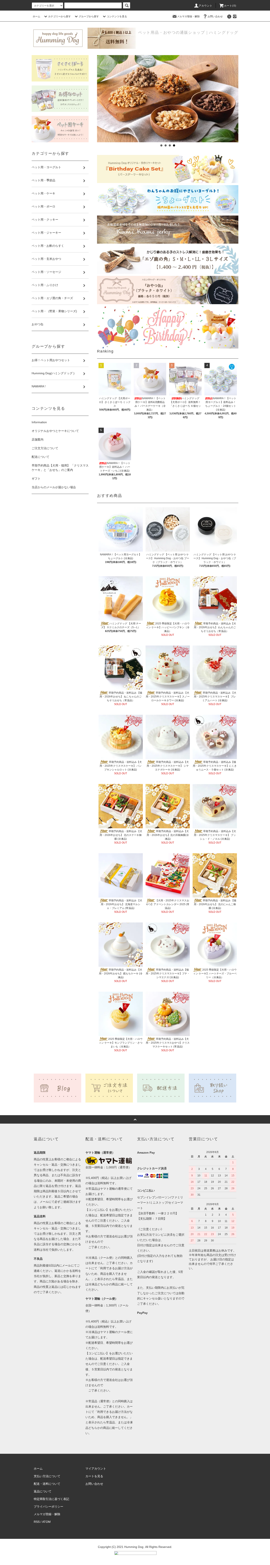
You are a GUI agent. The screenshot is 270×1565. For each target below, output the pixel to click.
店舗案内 (37, 439)
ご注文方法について (45, 448)
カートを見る (94, 1476)
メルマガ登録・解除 (188, 16)
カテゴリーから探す (59, 16)
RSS (37, 1521)
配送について (40, 456)
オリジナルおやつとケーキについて (55, 431)
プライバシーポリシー (48, 1506)
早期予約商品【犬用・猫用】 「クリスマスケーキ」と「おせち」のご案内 (60, 468)
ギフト (36, 478)
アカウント (206, 5)
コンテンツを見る (117, 16)
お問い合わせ (215, 16)
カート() (230, 5)
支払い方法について (47, 1476)
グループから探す (89, 16)
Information (39, 422)
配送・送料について (47, 1483)
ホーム (36, 16)
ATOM (46, 1521)
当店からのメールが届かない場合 (54, 487)
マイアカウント (95, 1468)
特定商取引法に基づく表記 (51, 1499)
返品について (42, 1491)
